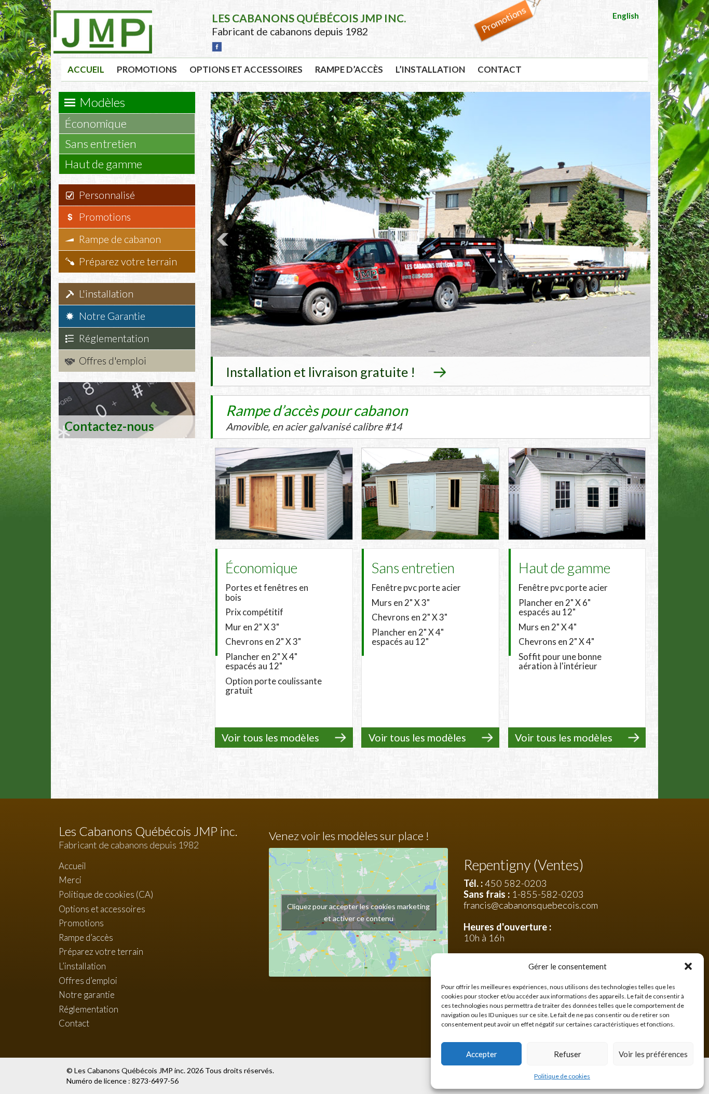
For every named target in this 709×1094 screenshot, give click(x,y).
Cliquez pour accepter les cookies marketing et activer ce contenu (358, 912)
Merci (70, 879)
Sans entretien (102, 144)
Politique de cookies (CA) (106, 894)
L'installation (106, 294)
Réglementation (114, 338)
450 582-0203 (516, 883)
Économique (97, 123)
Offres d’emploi (88, 980)
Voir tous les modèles (270, 738)
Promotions (147, 69)
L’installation (430, 69)
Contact (500, 69)
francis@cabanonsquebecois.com (530, 905)
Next (637, 239)
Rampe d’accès (349, 69)
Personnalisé (107, 195)
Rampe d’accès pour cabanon (317, 417)
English (625, 15)
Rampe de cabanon (120, 239)
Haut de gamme (104, 164)
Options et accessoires (246, 69)
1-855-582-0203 (548, 894)
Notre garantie (87, 994)
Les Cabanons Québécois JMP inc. (130, 1070)
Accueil (85, 69)
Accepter (481, 1054)
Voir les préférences (653, 1054)
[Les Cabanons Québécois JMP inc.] (102, 18)
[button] (688, 966)
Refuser (567, 1054)
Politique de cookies (562, 1076)
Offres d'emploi (112, 361)
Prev (224, 239)
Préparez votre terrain (128, 261)
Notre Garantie (112, 316)
